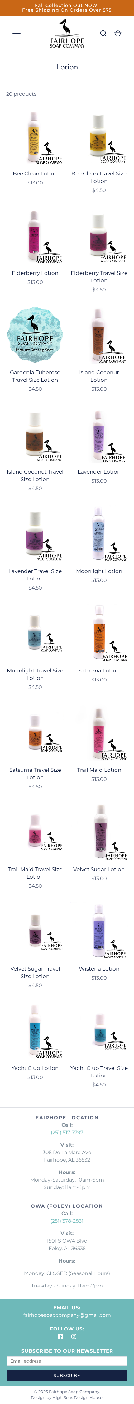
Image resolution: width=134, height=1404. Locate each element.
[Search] (103, 33)
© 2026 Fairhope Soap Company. (67, 1391)
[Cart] (118, 33)
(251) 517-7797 (67, 1132)
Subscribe (67, 1375)
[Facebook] (60, 1336)
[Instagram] (74, 1336)
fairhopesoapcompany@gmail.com (67, 1315)
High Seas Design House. (77, 1397)
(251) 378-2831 (67, 1221)
